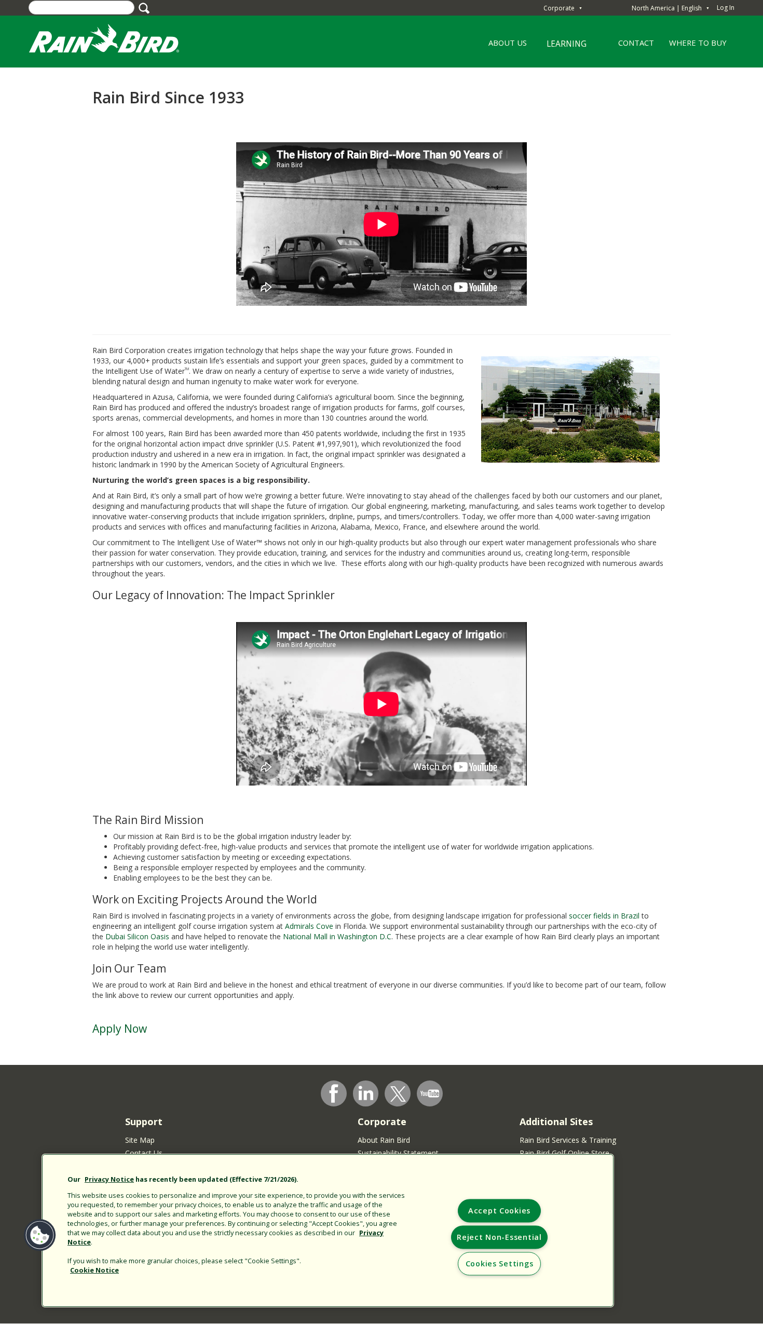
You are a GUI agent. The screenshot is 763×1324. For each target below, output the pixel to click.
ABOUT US (504, 46)
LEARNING (560, 47)
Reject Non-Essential (499, 1237)
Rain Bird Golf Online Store (564, 1153)
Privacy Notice (109, 1179)
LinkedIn (366, 1093)
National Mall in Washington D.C (337, 936)
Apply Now (119, 1028)
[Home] (114, 41)
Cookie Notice (94, 1270)
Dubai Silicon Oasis (137, 936)
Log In (725, 7)
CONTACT (636, 42)
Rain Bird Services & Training (568, 1140)
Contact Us (143, 1153)
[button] (40, 1235)
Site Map (140, 1140)
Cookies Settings (500, 1264)
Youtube (429, 1093)
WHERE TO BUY (698, 42)
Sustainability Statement (398, 1153)
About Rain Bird (384, 1140)
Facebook (333, 1093)
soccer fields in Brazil (604, 916)
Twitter (398, 1094)
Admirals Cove (309, 926)
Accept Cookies (499, 1211)
